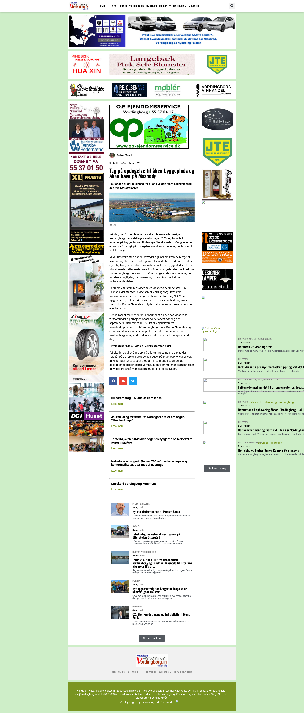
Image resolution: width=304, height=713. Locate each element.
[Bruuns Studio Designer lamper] (217, 294)
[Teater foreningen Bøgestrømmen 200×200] (217, 203)
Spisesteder (195, 6)
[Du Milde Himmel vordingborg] (217, 135)
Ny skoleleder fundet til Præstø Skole (156, 511)
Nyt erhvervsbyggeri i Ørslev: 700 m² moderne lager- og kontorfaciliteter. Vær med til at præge (149, 463)
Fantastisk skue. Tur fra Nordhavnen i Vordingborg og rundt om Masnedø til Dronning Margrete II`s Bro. (162, 562)
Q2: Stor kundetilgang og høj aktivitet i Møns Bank (161, 616)
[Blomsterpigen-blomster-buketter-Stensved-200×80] (86, 96)
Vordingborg (136, 6)
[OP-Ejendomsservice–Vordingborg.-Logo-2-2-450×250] (149, 147)
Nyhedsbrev (179, 6)
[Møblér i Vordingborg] (167, 96)
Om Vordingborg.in (156, 6)
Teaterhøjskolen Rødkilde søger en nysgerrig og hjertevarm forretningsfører (151, 441)
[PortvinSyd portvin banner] (217, 199)
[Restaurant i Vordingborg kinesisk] (86, 73)
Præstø (123, 6)
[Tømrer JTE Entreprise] (217, 73)
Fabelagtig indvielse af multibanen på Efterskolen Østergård (156, 536)
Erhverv (137, 606)
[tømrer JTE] (217, 167)
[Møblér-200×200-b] (217, 298)
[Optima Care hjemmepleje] (217, 331)
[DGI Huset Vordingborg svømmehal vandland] (86, 451)
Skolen (146, 504)
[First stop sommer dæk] (86, 381)
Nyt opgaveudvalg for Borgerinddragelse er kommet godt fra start (159, 590)
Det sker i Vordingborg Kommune (134, 484)
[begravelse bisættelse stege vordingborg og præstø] (86, 171)
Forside (102, 6)
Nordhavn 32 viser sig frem (255, 346)
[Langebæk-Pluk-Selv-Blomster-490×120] (151, 74)
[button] (232, 6)
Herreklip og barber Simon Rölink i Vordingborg (268, 450)
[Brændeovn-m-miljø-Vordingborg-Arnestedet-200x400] (86, 311)
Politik (136, 581)
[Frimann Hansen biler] (152, 45)
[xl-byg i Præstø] (86, 241)
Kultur (136, 552)
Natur (266, 379)
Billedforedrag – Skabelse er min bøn (136, 398)
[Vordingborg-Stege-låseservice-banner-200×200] (217, 262)
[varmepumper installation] (129, 96)
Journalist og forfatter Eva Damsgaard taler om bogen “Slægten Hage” (148, 418)
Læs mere (117, 403)
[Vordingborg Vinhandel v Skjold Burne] (213, 96)
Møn (114, 6)
